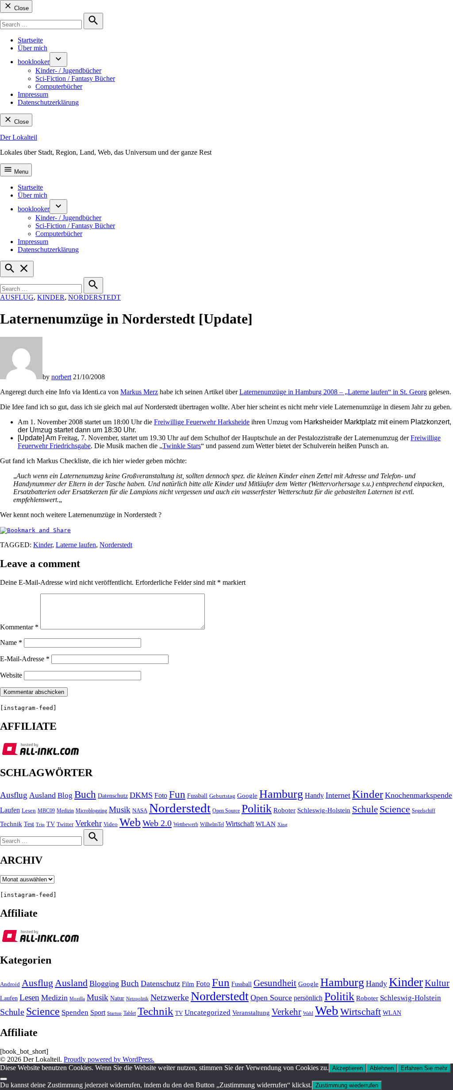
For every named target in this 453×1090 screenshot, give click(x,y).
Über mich (32, 48)
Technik (11, 823)
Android (10, 984)
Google (247, 795)
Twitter (65, 824)
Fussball (197, 795)
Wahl (308, 1013)
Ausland (42, 795)
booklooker (34, 61)
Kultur (437, 983)
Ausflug (17, 297)
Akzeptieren (347, 1068)
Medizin (65, 811)
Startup (114, 1013)
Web (130, 822)
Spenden (74, 1012)
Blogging (104, 983)
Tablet (129, 1013)
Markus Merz (139, 392)
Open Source (226, 811)
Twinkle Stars (181, 446)
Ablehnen (382, 1068)
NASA (139, 811)
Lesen (29, 811)
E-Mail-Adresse (25, 659)
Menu (20, 171)
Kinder (51, 297)
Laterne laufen (76, 545)
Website (11, 675)
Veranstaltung (251, 1012)
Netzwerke (169, 997)
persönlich (308, 998)
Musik (120, 809)
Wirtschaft (240, 824)
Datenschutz (113, 796)
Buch (85, 794)
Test (29, 824)
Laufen (10, 810)
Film (188, 983)
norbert (61, 377)
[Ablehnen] (3, 1079)
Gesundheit (274, 983)
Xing (282, 824)
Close (20, 8)
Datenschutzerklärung (48, 102)
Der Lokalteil (18, 137)
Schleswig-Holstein (323, 810)
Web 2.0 (157, 823)
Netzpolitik (137, 998)
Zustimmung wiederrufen (346, 1085)
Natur (117, 998)
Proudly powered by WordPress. (109, 1059)
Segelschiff (423, 811)
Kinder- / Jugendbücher (68, 70)
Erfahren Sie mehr (424, 1068)
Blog (65, 795)
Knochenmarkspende (418, 795)
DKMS (141, 795)
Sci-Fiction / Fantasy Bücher (75, 78)
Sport (97, 1012)
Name (11, 642)
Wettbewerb (185, 824)
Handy (314, 796)
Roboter (284, 810)
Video (111, 824)
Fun (177, 794)
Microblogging (91, 811)
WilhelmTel (212, 824)
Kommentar (19, 627)
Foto (160, 796)
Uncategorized (207, 1012)
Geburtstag (222, 796)
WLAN (266, 823)
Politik (257, 808)
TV (50, 824)
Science (395, 809)
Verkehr (88, 823)
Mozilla (77, 998)
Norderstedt (94, 297)
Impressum (33, 94)
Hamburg (281, 794)
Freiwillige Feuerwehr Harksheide (202, 422)
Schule (365, 809)
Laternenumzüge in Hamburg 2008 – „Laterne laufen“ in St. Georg (333, 392)
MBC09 (46, 811)
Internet (338, 795)
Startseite (30, 40)
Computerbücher (58, 86)
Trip (40, 824)
